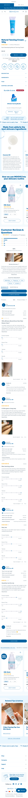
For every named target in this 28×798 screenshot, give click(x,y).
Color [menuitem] (22, 280)
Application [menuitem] (7, 280)
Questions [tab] (14, 287)
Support (3, 764)
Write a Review (17, 295)
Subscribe (14, 778)
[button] (7, 4)
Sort (14, 299)
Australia (13, 1)
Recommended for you (8, 647)
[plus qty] (7, 55)
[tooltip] (18, 264)
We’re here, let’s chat (17, 119)
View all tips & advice (14, 738)
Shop (2, 756)
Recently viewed (22, 647)
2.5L (15, 214)
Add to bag (12, 220)
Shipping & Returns (7, 85)
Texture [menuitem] (10, 283)
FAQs (2, 81)
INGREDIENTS (5, 77)
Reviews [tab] (4, 287)
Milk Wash (7, 205)
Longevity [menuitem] (17, 283)
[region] (14, 257)
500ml (6, 214)
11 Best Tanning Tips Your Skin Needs (11, 728)
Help (2, 768)
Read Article (6, 733)
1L (10, 214)
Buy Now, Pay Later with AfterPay (14, 8)
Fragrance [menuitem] (15, 280)
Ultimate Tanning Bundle (14, 103)
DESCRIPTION (5, 73)
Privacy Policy (19, 795)
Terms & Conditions (10, 795)
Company (4, 760)
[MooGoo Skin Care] (14, 11)
